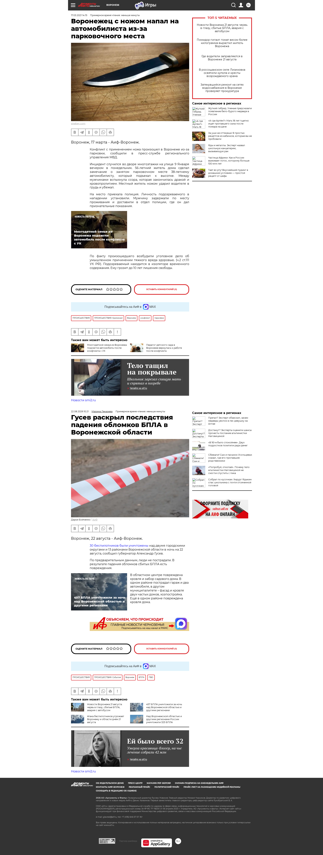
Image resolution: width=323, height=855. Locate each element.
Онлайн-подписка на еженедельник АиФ (199, 783)
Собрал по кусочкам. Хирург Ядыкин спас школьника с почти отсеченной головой (230, 482)
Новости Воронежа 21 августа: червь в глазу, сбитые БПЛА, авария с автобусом (222, 28)
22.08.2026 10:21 (80, 411)
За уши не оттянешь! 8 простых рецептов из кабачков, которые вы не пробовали (230, 136)
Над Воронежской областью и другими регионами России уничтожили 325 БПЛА (164, 719)
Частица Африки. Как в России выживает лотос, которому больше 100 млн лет (228, 160)
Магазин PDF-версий (159, 783)
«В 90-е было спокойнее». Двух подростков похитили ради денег (228, 444)
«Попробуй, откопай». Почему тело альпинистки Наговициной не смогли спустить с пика (229, 470)
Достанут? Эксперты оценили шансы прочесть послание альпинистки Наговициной (230, 433)
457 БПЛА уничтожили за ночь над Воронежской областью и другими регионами (164, 707)
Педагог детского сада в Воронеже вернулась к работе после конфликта (164, 347)
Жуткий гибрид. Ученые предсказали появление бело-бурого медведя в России (230, 111)
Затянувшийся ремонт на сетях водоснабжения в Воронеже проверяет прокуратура (222, 88)
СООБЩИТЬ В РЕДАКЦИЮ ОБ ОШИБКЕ (116, 791)
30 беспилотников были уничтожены (119, 545)
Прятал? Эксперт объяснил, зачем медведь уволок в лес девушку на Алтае (228, 420)
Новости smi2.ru (83, 400)
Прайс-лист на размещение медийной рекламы (212, 787)
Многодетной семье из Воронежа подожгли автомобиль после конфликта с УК (107, 347)
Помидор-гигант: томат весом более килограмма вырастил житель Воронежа (222, 43)
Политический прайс (166, 787)
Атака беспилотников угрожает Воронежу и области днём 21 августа (105, 719)
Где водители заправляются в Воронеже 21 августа (222, 58)
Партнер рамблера (128, 841)
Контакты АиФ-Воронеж (110, 787)
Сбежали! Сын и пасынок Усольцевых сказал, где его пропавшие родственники (230, 457)
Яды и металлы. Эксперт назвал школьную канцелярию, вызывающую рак (226, 148)
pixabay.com (78, 123)
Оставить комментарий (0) (161, 289)
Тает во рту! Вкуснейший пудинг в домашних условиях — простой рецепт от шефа (228, 173)
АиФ (95, 519)
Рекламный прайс (139, 787)
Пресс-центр (135, 783)
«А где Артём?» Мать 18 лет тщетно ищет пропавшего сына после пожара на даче (228, 123)
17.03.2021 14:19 (79, 15)
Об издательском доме (110, 783)
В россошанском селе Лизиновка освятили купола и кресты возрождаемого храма (222, 73)
